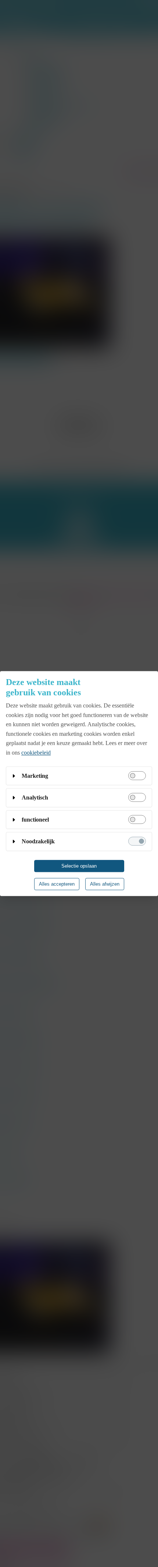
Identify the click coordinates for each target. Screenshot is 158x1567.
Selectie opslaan (79, 866)
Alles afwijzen (104, 884)
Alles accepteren (57, 884)
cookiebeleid (36, 752)
